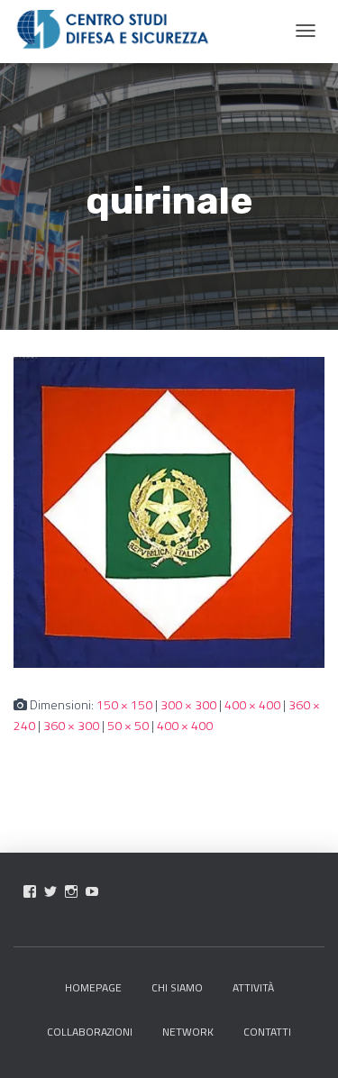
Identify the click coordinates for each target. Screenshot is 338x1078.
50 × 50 (128, 725)
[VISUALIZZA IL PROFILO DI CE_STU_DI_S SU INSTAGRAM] (71, 891)
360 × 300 (71, 725)
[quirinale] (169, 510)
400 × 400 (252, 704)
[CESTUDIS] (112, 29)
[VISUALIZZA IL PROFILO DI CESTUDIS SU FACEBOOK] (30, 891)
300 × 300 (188, 704)
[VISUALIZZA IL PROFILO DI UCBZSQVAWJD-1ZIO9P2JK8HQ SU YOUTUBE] (92, 891)
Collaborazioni (89, 1031)
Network (188, 1031)
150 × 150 (124, 704)
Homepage (93, 987)
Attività (253, 987)
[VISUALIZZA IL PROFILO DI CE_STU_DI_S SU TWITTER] (50, 891)
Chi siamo (177, 987)
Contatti (267, 1031)
